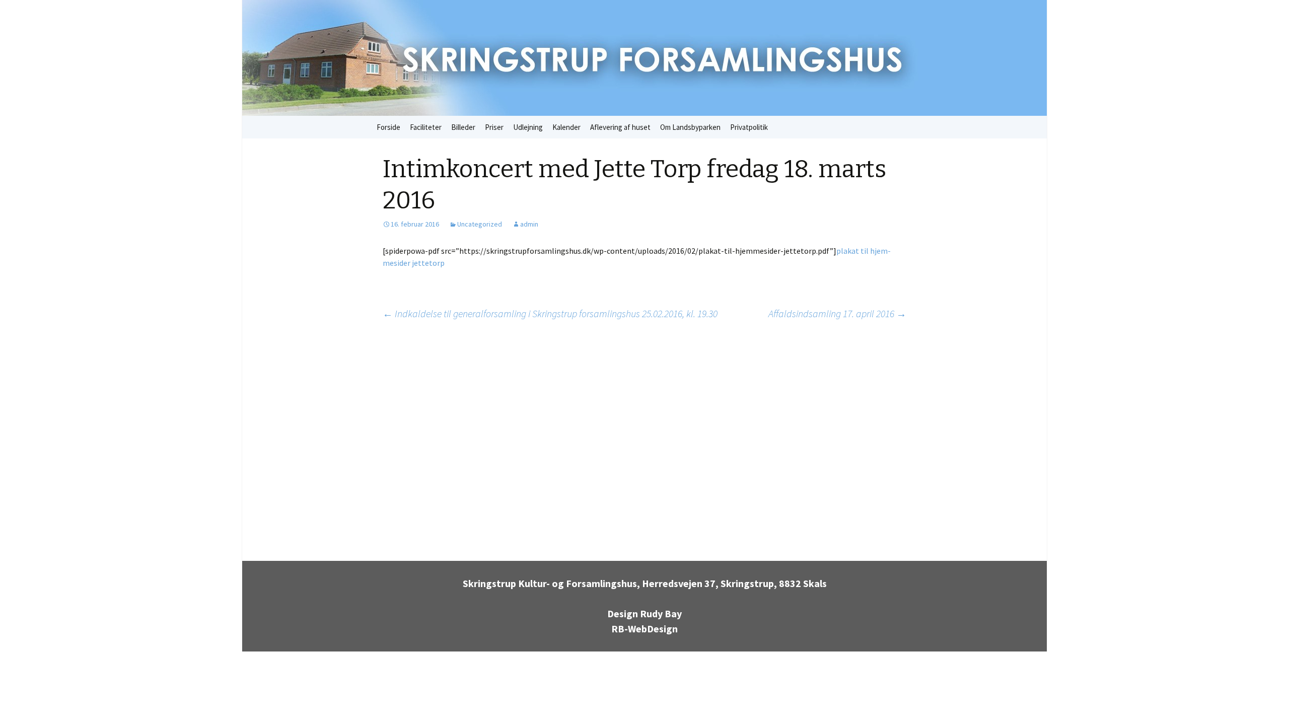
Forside (388, 127)
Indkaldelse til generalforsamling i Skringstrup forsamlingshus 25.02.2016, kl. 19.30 (550, 313)
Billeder (463, 127)
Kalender (566, 127)
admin (529, 224)
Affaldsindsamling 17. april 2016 (837, 313)
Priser (494, 127)
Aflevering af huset (620, 127)
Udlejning (528, 127)
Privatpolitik (749, 127)
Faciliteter (426, 127)
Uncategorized (479, 224)
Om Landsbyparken (690, 127)
